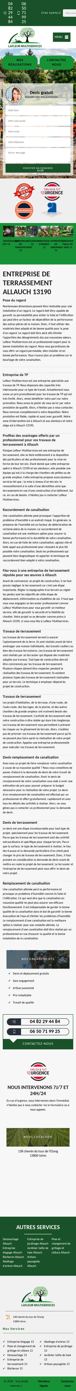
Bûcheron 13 (15, 1368)
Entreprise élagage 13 (20, 1341)
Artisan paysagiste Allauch (33, 1262)
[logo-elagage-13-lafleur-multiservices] (25, 37)
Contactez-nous (67, 1383)
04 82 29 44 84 (10, 13)
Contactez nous (56, 63)
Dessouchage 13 (17, 1355)
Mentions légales (44, 1383)
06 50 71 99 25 (24, 13)
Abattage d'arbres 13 (56, 1341)
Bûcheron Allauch (13, 1257)
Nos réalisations (20, 63)
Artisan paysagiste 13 (57, 1364)
